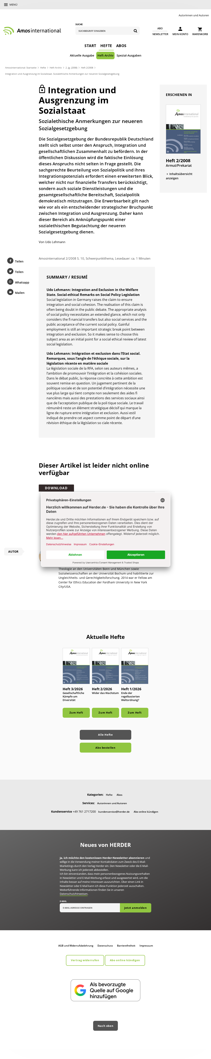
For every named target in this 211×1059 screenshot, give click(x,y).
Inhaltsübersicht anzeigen (179, 176)
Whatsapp (22, 282)
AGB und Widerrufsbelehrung (75, 945)
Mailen (20, 293)
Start (90, 45)
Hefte (106, 45)
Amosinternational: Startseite (20, 67)
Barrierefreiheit (126, 945)
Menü (13, 4)
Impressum (146, 945)
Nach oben (106, 1026)
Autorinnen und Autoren (194, 15)
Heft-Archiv (105, 55)
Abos (121, 45)
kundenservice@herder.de (114, 811)
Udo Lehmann (55, 242)
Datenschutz (105, 945)
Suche (79, 24)
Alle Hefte (105, 734)
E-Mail (63, 901)
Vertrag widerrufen (85, 960)
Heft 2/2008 (87, 67)
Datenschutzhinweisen (74, 894)
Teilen (19, 261)
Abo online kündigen (146, 811)
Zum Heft (76, 712)
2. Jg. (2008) (71, 67)
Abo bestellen (105, 747)
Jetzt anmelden (135, 908)
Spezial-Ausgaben (129, 55)
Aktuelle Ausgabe (82, 55)
